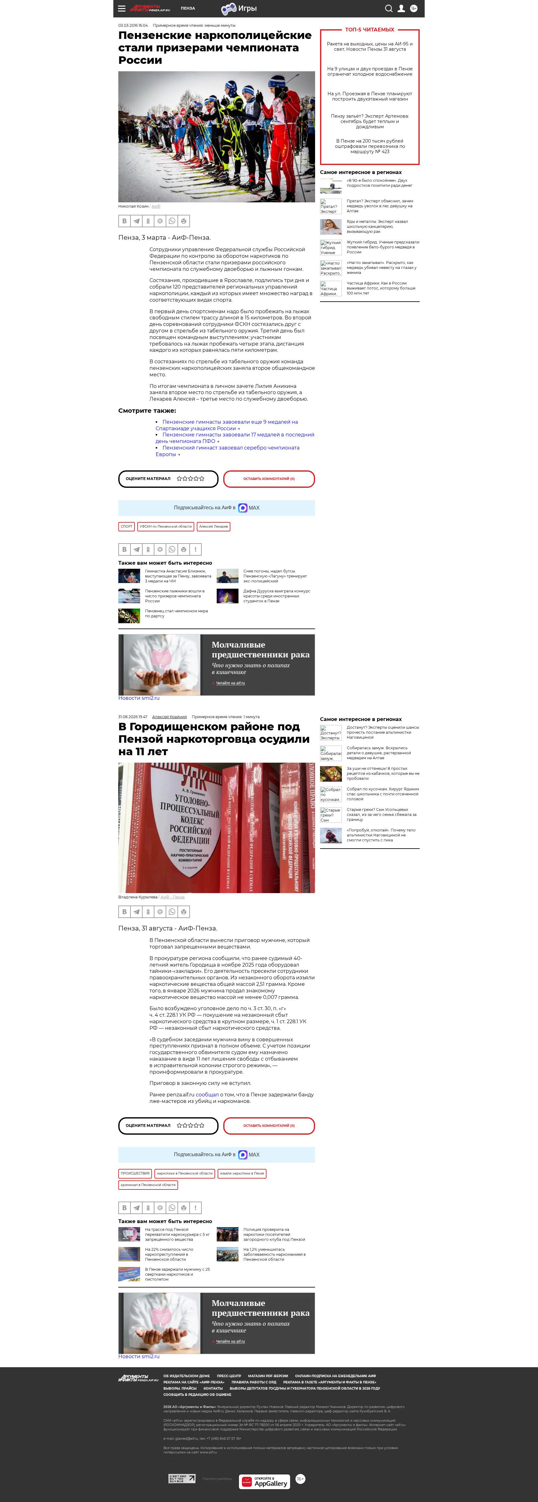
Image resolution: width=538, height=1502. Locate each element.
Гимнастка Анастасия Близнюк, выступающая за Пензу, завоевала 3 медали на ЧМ (178, 576)
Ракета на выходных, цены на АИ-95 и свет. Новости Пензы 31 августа (370, 46)
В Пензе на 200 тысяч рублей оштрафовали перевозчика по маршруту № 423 (370, 146)
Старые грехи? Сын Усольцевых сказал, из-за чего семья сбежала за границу (382, 814)
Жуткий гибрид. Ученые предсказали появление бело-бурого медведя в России (383, 247)
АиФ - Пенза (173, 897)
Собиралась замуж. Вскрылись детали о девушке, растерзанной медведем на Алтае (379, 753)
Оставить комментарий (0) (269, 479)
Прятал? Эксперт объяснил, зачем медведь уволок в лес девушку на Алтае (380, 206)
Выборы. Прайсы (179, 1389)
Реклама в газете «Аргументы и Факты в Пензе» (329, 1382)
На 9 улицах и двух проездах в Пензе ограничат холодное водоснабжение (370, 71)
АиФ (156, 206)
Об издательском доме (186, 1376)
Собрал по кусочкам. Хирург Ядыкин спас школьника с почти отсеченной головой (383, 794)
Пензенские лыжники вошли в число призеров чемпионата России (175, 596)
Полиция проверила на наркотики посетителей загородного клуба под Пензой (274, 1234)
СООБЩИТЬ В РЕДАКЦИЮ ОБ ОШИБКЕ (197, 1395)
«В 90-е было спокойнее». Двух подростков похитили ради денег (380, 183)
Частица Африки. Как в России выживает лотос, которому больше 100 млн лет (381, 288)
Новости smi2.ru (139, 698)
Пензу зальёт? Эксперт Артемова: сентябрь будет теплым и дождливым (370, 121)
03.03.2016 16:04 (133, 25)
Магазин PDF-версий (268, 1376)
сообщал (207, 1095)
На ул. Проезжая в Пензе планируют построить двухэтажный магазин (370, 96)
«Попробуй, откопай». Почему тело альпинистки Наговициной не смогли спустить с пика (381, 835)
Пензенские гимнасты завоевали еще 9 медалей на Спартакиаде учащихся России (227, 425)
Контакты (213, 1389)
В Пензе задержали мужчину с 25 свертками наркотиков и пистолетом (177, 1274)
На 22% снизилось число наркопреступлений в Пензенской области (169, 1254)
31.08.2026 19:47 (132, 716)
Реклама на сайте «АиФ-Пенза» (193, 1382)
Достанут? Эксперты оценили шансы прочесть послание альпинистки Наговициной (383, 732)
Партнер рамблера (217, 1479)
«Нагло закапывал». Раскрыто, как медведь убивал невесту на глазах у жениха (382, 267)
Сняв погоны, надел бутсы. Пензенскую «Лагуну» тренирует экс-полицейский (275, 576)
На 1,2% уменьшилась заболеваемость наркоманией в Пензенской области (274, 1254)
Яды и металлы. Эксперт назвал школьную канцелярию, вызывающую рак (377, 226)
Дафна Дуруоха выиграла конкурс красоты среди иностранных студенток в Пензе (276, 596)
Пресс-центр (229, 1376)
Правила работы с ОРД (254, 1382)
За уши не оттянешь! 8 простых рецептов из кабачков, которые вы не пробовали (383, 773)
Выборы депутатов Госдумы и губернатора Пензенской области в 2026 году (305, 1389)
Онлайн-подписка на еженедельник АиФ (335, 1376)
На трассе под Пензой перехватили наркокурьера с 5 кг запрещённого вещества (177, 1234)
